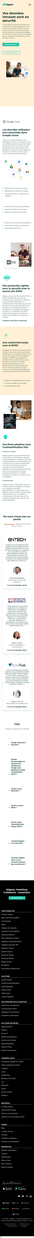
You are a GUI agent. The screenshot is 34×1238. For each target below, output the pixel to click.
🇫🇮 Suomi (15, 1203)
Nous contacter (6, 1164)
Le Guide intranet (7, 1107)
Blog (2, 1128)
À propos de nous (7, 1131)
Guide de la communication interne (12, 1117)
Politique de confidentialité (10, 1141)
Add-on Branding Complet (10, 938)
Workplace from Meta (8, 1078)
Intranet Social (6, 990)
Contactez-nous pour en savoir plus (14, 320)
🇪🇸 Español (15, 1208)
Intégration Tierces (7, 948)
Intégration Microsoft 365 (9, 945)
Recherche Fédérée (7, 958)
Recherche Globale (7, 955)
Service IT (4, 1033)
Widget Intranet (6, 962)
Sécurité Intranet (6, 951)
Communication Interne (9, 1009)
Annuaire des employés (9, 928)
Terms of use (24, 1224)
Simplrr (3, 1089)
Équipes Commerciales (8, 1050)
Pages (3, 924)
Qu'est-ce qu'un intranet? (9, 1113)
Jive (2, 1082)
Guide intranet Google (8, 1110)
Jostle (3, 1072)
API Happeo (5, 965)
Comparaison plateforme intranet (12, 1061)
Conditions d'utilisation (8, 1138)
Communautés (6, 921)
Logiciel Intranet (6, 980)
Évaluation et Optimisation (10, 1015)
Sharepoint (4, 1085)
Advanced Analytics (7, 935)
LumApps (4, 1068)
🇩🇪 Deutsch (26, 1208)
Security (24, 1226)
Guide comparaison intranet (10, 1065)
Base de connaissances (9, 1150)
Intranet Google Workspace (10, 983)
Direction (4, 1030)
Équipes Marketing (7, 1043)
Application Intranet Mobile (10, 931)
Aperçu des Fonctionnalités (10, 918)
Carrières (4, 1135)
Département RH (6, 1027)
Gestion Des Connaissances (10, 1005)
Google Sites (5, 1075)
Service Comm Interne (8, 1040)
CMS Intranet (5, 993)
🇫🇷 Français (25, 1203)
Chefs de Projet (6, 1047)
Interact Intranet (6, 1092)
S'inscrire (4, 1153)
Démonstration (6, 1157)
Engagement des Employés (10, 1012)
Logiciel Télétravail (7, 997)
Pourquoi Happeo (7, 914)
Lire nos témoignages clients (17, 585)
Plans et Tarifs (6, 1160)
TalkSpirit (4, 1095)
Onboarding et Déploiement (10, 968)
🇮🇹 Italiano (5, 1208)
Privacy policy (12, 1226)
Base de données (7, 1167)
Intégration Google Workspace (11, 941)
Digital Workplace (7, 986)
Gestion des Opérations (9, 1037)
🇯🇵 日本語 (16, 1214)
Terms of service (10, 1224)
